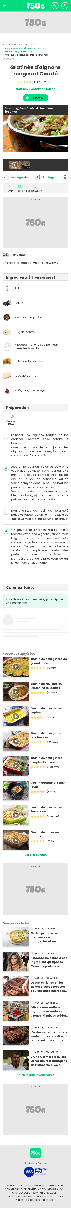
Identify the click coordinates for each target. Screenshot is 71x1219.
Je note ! (38, 98)
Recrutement (28, 1189)
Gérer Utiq (48, 1199)
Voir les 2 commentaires (35, 89)
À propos (12, 1185)
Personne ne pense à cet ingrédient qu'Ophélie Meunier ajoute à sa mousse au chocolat (49, 962)
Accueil (6, 44)
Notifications (55, 1185)
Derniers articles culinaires (35, 1075)
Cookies (58, 1196)
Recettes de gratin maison (19, 51)
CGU (61, 1189)
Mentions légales (48, 1189)
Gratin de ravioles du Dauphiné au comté (46, 686)
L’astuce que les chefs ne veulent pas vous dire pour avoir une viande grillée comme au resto (49, 1036)
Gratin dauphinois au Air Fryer (49, 785)
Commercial (12, 1189)
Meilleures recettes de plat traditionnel (24, 48)
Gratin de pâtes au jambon (45, 834)
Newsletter (38, 1185)
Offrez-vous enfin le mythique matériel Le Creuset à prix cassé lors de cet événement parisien (49, 1011)
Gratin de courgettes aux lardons (46, 735)
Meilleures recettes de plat (27, 44)
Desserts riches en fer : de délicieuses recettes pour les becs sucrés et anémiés (48, 987)
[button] (46, 177)
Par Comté (19, 255)
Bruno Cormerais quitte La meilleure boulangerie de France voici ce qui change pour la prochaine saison (49, 1061)
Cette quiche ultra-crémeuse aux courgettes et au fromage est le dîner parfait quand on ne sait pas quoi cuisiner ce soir (49, 937)
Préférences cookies (28, 1199)
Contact (24, 1185)
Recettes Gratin (35, 855)
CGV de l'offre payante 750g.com (38, 1192)
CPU (14, 1192)
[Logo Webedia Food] (35, 1171)
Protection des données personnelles (29, 1196)
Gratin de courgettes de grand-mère (49, 661)
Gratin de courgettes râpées (46, 710)
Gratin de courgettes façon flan (46, 809)
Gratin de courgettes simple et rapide (46, 760)
